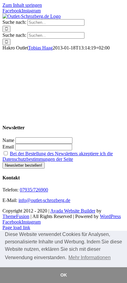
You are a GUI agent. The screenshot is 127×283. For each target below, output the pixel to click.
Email (8, 146)
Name (8, 140)
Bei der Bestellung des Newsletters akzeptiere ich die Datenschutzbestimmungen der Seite (57, 156)
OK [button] (63, 274)
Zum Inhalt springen (22, 5)
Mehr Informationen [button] (89, 257)
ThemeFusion (15, 216)
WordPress (110, 216)
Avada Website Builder (72, 210)
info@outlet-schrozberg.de (44, 200)
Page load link (16, 227)
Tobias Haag (40, 47)
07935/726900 (34, 189)
